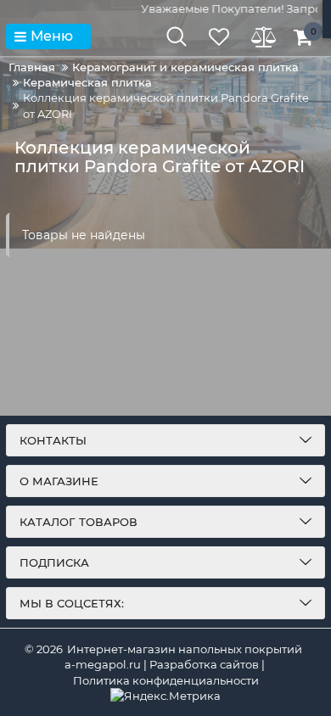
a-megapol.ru (103, 664)
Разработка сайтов (204, 664)
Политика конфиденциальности (166, 680)
